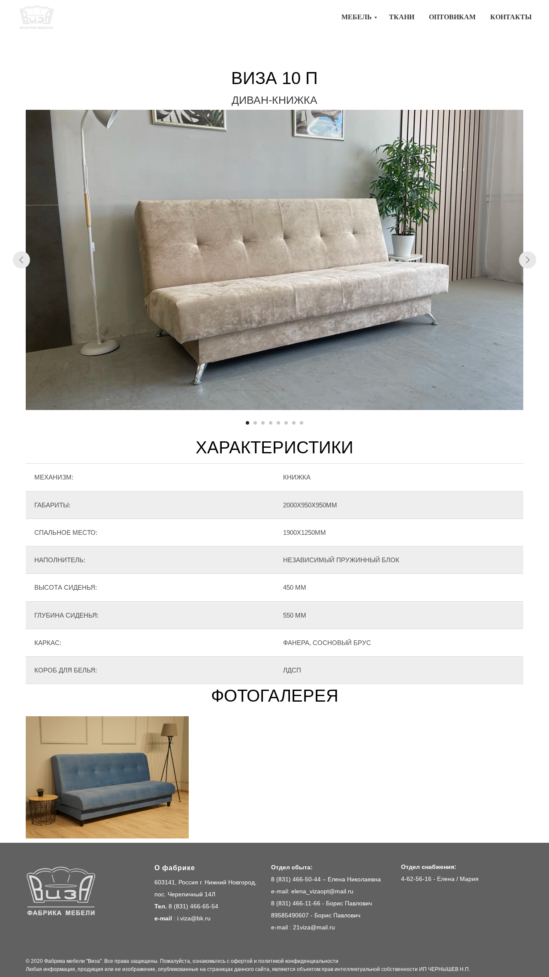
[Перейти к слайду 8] (301, 423)
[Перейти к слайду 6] (286, 423)
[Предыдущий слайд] (21, 259)
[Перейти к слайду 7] (294, 423)
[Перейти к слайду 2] (255, 423)
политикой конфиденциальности (298, 961)
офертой (242, 961)
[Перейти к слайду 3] (263, 423)
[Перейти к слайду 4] (270, 423)
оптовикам (452, 17)
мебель (356, 17)
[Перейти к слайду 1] (247, 423)
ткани (401, 17)
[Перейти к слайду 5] (278, 423)
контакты (511, 17)
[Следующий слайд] (527, 259)
